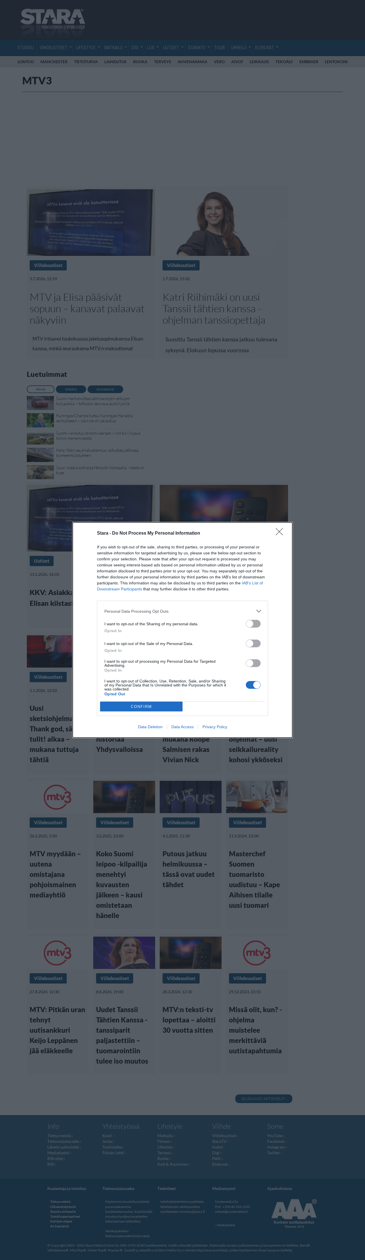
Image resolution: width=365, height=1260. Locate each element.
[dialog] (182, 630)
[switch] (253, 624)
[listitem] (182, 611)
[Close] (281, 533)
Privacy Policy (214, 726)
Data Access (182, 726)
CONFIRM (141, 706)
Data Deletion (150, 726)
